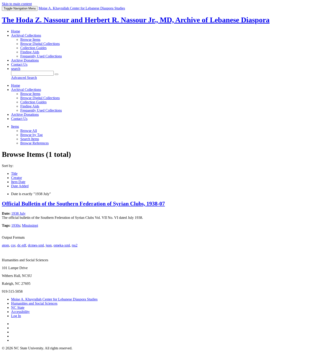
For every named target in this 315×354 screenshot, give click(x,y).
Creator (16, 178)
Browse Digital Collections (40, 44)
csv (13, 245)
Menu (20, 8)
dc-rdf (21, 245)
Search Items (29, 139)
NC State (17, 307)
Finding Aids (29, 52)
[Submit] (56, 74)
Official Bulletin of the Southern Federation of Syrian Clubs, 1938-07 (83, 204)
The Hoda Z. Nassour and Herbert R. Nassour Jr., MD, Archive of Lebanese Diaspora (136, 20)
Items (15, 126)
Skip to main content (17, 4)
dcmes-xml (36, 245)
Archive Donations (25, 60)
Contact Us (19, 64)
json (49, 245)
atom (5, 245)
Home (15, 31)
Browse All (28, 131)
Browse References (34, 143)
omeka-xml (61, 245)
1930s (15, 225)
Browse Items (30, 40)
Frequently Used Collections (41, 56)
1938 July (18, 213)
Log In (16, 316)
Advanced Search (24, 78)
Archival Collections (26, 35)
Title (14, 174)
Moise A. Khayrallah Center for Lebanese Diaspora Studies (54, 299)
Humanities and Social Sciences (34, 303)
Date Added (20, 186)
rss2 (74, 245)
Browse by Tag (31, 135)
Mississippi (30, 225)
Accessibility (20, 312)
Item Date (18, 182)
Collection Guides (33, 48)
